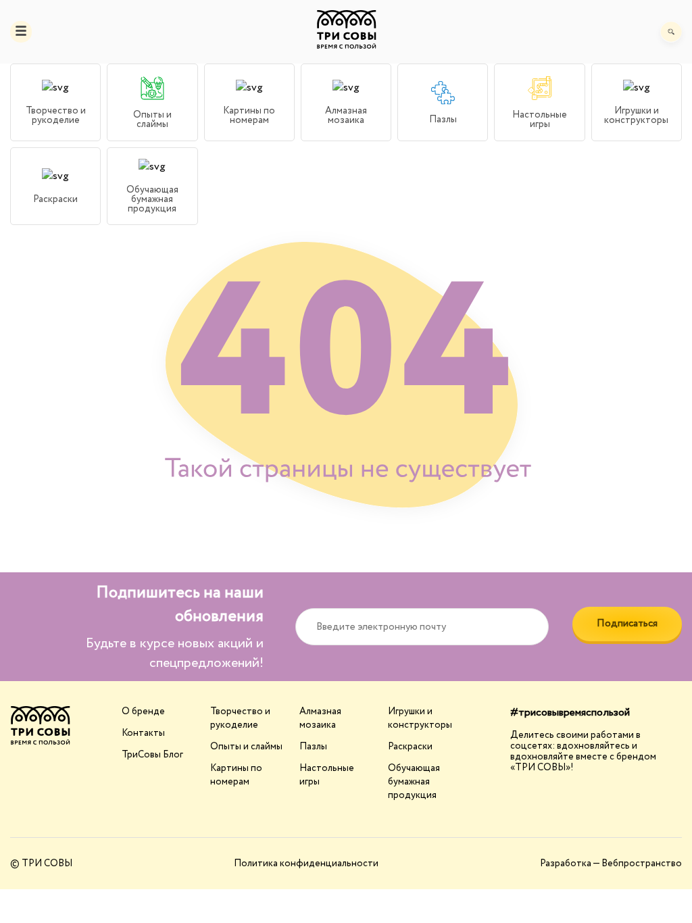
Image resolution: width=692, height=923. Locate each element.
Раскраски (410, 746)
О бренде (143, 711)
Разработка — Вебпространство (611, 863)
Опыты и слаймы (246, 746)
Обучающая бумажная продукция (414, 782)
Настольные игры (326, 775)
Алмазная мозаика (320, 718)
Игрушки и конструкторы (420, 718)
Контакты (143, 733)
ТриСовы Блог (152, 755)
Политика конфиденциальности (306, 863)
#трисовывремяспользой (570, 712)
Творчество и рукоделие (240, 718)
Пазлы (313, 746)
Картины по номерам (236, 775)
